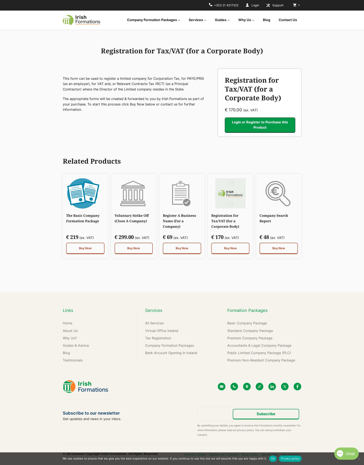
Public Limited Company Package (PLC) (259, 353)
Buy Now (85, 248)
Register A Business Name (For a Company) (179, 221)
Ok (273, 458)
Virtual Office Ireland (161, 331)
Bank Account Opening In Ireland (171, 353)
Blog (266, 20)
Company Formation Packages (169, 345)
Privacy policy (290, 458)
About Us (70, 331)
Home (67, 323)
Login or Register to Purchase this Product (260, 125)
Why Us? (70, 338)
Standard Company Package (250, 331)
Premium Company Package (249, 338)
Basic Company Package (247, 323)
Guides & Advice (76, 345)
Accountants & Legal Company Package (259, 345)
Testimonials (73, 360)
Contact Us (288, 20)
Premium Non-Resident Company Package (261, 360)
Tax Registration (158, 338)
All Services (154, 323)
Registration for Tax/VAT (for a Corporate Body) (225, 221)
